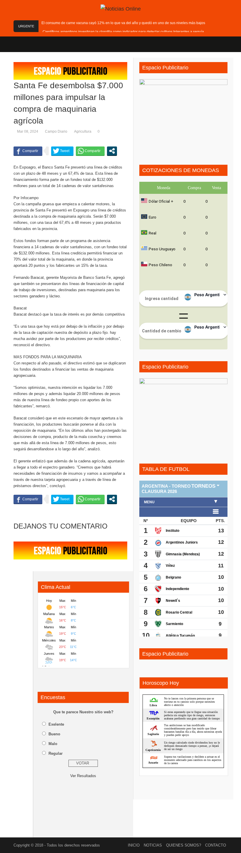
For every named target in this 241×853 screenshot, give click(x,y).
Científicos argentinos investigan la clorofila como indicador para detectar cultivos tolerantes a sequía (123, 32)
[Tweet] (62, 150)
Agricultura (82, 131)
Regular (55, 753)
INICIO (134, 845)
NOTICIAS (153, 845)
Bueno (54, 734)
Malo (52, 744)
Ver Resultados (83, 776)
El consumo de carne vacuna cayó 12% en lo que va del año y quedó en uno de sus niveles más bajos (123, 23)
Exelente (56, 724)
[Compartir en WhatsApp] (90, 150)
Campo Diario (56, 131)
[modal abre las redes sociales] (112, 150)
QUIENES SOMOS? (183, 845)
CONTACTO (215, 845)
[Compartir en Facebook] (28, 150)
